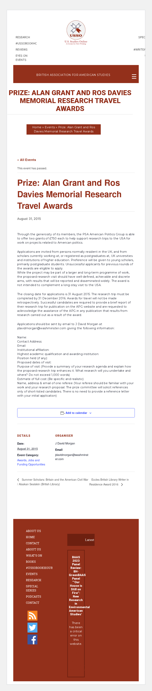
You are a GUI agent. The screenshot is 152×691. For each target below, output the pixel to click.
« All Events (26, 159)
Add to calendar (76, 413)
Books (31, 562)
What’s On (34, 555)
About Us (33, 531)
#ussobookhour (39, 568)
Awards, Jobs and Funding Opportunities (31, 462)
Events (50, 127)
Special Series (32, 588)
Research (33, 580)
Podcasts (33, 596)
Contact (32, 543)
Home (37, 127)
